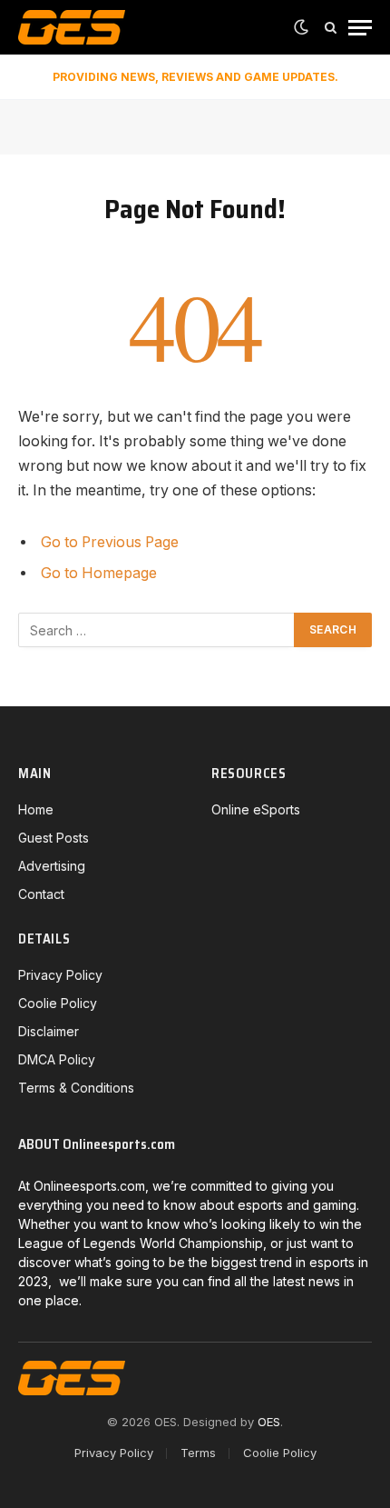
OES (269, 1421)
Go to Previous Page (110, 542)
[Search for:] (157, 630)
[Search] (330, 27)
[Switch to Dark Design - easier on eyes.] (301, 27)
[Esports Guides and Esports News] (71, 27)
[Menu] (360, 27)
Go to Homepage (99, 573)
